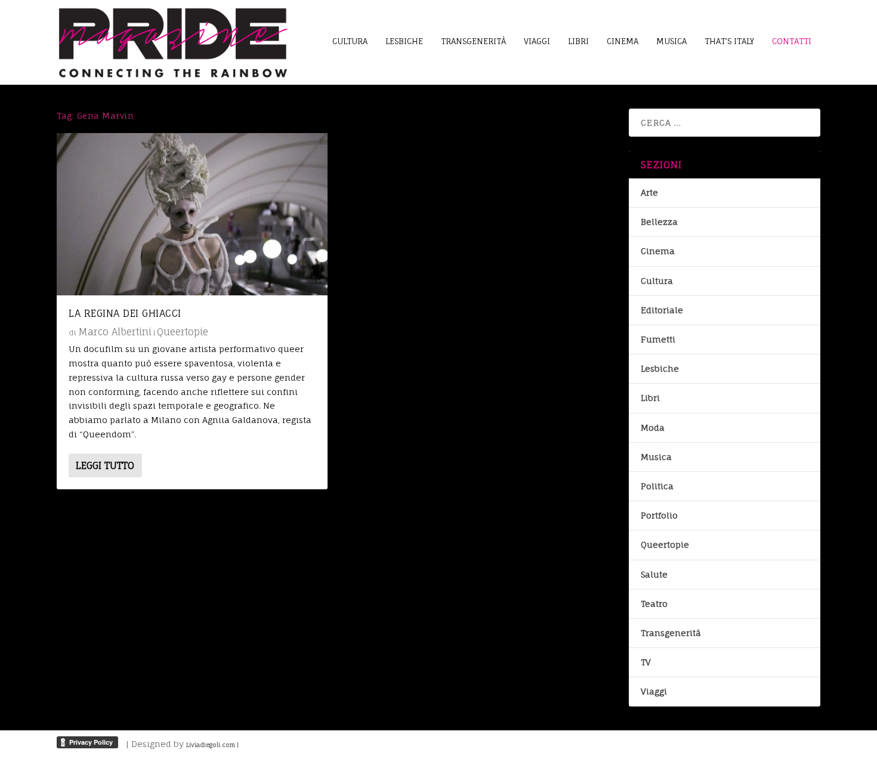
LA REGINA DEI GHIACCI (125, 313)
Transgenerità (671, 633)
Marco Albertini (115, 332)
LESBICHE (404, 41)
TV (646, 662)
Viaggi (654, 691)
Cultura (657, 281)
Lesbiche (660, 368)
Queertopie (182, 332)
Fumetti (658, 339)
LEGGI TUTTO (105, 465)
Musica (656, 457)
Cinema (658, 251)
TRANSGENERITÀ (473, 41)
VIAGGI (537, 41)
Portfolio (659, 515)
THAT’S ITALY (729, 41)
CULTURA (350, 41)
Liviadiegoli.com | (212, 744)
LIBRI (578, 41)
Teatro (654, 603)
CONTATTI (791, 41)
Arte (649, 192)
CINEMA (622, 41)
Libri (650, 398)
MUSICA (671, 41)
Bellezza (659, 222)
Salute (654, 574)
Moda (653, 427)
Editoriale (662, 310)
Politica (657, 486)
